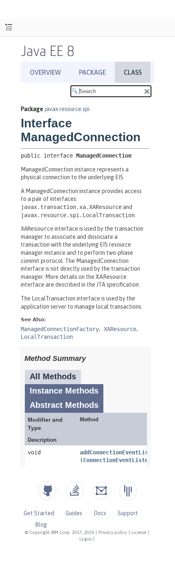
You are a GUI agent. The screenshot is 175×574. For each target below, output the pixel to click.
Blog (41, 524)
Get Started (39, 513)
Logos (85, 538)
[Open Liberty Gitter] (128, 490)
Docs (100, 513)
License (138, 532)
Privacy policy (112, 532)
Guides (74, 513)
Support (128, 513)
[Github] (47, 490)
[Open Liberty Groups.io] (101, 490)
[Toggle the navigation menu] (9, 27)
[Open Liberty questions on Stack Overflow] (74, 490)
